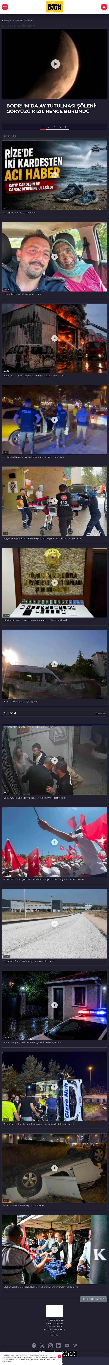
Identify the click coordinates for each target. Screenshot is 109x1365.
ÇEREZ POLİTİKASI (54, 1323)
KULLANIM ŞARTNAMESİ (54, 1329)
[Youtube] (67, 1345)
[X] (42, 1345)
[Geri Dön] (5, 7)
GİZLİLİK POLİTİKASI (54, 1320)
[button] (43, 127)
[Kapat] (59, 1356)
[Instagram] (50, 1345)
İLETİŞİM (54, 1335)
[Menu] (104, 7)
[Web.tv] (75, 1345)
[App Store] (65, 1353)
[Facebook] (34, 1345)
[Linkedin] (58, 1345)
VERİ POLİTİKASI (54, 1326)
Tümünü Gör (100, 713)
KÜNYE (54, 1332)
